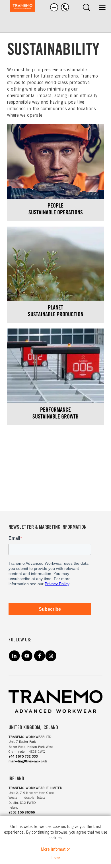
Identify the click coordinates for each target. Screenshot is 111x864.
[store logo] (19, 7)
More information (56, 850)
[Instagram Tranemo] (50, 660)
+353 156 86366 (22, 812)
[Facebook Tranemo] (39, 660)
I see (55, 858)
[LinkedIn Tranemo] (14, 660)
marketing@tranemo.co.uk (28, 761)
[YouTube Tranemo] (26, 660)
